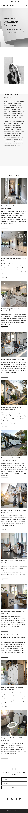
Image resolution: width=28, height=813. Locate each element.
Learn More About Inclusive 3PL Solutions (13, 359)
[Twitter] (18, 1)
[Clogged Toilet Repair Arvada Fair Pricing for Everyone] (14, 735)
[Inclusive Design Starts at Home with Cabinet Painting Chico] (14, 684)
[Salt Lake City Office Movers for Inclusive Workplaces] (14, 558)
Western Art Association (8, 5)
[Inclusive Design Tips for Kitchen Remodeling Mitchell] (14, 306)
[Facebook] (9, 1)
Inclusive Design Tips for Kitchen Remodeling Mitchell (10, 310)
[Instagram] (15, 1)
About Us (7, 150)
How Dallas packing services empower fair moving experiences (13, 612)
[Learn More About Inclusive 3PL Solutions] (14, 356)
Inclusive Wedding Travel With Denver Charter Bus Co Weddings (12, 459)
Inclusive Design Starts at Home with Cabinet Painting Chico (12, 688)
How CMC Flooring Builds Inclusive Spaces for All (13, 259)
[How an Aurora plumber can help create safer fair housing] (14, 203)
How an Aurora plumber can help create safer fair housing (13, 207)
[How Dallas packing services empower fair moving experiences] (14, 608)
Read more (4, 227)
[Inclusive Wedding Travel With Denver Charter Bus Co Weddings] (14, 455)
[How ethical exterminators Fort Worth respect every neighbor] (14, 404)
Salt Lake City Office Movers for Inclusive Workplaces (13, 562)
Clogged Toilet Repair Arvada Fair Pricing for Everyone (13, 739)
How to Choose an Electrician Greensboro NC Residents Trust (13, 511)
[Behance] (12, 1)
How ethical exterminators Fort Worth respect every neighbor (12, 408)
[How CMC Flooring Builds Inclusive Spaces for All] (14, 255)
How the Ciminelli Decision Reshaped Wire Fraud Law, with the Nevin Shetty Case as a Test (13, 637)
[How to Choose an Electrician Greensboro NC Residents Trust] (14, 507)
